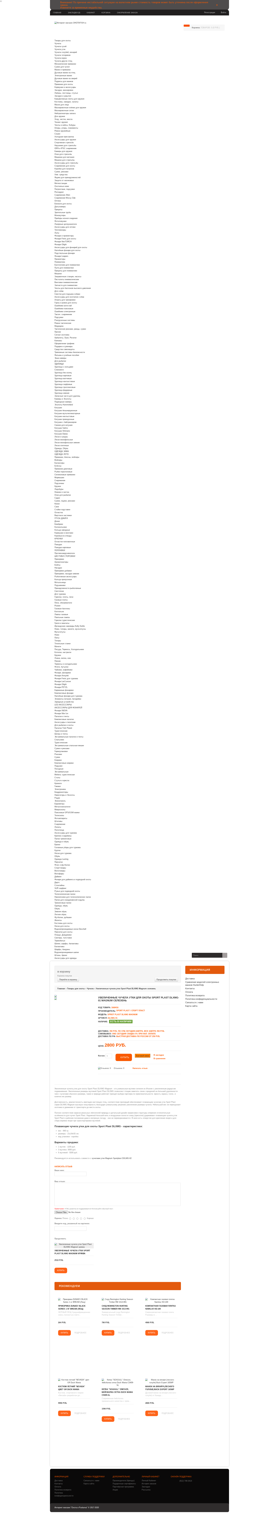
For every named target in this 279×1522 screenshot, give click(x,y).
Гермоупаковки (61, 751)
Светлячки (59, 591)
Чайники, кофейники (63, 670)
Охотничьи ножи (61, 186)
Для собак (59, 291)
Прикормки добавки (63, 571)
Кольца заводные (62, 530)
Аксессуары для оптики (64, 227)
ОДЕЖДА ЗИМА (61, 451)
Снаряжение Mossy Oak (65, 198)
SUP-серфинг (60, 888)
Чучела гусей (60, 46)
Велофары (59, 874)
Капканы (58, 341)
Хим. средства (60, 174)
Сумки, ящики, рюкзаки (64, 501)
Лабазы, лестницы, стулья (66, 93)
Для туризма (60, 594)
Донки (57, 521)
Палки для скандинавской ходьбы (69, 900)
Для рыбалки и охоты (63, 725)
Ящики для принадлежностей (67, 177)
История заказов (149, 1484)
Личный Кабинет (149, 1480)
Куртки (57, 850)
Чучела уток (59, 49)
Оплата (189, 992)
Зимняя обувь (60, 911)
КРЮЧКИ (58, 539)
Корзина (106, 12)
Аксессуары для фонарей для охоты (70, 247)
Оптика (57, 201)
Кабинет (91, 12)
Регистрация (209, 12)
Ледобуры (58, 489)
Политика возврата (194, 995)
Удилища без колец (63, 373)
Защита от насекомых (64, 180)
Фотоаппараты (60, 818)
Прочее (57, 332)
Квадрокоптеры (61, 792)
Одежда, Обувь (61, 448)
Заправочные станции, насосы (67, 276)
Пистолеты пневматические (66, 279)
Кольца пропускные (63, 579)
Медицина (58, 326)
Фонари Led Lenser (62, 681)
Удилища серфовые (63, 384)
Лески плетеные (61, 445)
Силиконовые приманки (64, 474)
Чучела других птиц (63, 61)
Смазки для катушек (63, 425)
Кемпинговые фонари (63, 693)
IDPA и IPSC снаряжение (65, 148)
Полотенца (59, 830)
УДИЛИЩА (59, 364)
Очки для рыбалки (62, 495)
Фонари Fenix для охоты (65, 239)
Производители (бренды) (123, 1480)
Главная (57, 12)
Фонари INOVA (60, 710)
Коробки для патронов (64, 169)
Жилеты (58, 920)
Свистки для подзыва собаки (67, 294)
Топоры (57, 641)
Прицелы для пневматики (65, 271)
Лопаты (57, 827)
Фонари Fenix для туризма (66, 678)
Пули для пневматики (64, 268)
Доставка (190, 978)
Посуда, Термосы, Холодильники (69, 649)
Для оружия (59, 116)
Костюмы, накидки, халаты (66, 102)
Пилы (56, 638)
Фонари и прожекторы (64, 236)
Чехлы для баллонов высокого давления (72, 288)
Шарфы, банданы (62, 949)
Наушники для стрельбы (65, 145)
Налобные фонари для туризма (68, 696)
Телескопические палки (64, 894)
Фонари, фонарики (62, 673)
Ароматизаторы (61, 562)
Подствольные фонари (64, 253)
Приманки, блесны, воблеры (66, 457)
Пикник (57, 661)
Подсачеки (59, 483)
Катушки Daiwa (61, 434)
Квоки (57, 504)
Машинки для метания (64, 157)
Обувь (57, 856)
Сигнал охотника (61, 335)
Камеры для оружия (63, 151)
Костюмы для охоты (63, 923)
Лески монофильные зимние (67, 442)
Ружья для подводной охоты (67, 891)
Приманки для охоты (63, 84)
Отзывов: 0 (119, 1068)
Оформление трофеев (64, 343)
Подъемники (59, 585)
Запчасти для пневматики (65, 285)
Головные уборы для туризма (67, 847)
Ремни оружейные (62, 131)
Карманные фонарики (64, 690)
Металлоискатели (62, 807)
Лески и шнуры (61, 437)
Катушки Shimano (62, 431)
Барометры (59, 804)
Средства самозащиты (64, 349)
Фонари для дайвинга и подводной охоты (72, 879)
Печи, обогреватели (63, 603)
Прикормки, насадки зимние (66, 574)
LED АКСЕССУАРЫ (63, 705)
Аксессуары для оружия (65, 140)
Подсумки (58, 317)
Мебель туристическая (64, 775)
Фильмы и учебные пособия (66, 355)
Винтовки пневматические (65, 282)
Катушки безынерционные (65, 410)
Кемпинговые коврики (64, 763)
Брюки (57, 844)
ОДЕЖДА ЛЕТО (61, 454)
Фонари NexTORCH (62, 241)
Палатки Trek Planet (63, 728)
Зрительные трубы (62, 212)
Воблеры (58, 460)
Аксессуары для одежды (65, 958)
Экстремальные (61, 772)
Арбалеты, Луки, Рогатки (65, 338)
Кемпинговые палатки (64, 719)
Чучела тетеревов (62, 55)
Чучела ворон (60, 58)
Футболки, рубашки (62, 917)
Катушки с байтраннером (65, 422)
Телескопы (59, 815)
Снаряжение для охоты (64, 166)
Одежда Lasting (61, 859)
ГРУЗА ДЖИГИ (61, 518)
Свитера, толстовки (63, 938)
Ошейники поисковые (63, 308)
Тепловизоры (60, 230)
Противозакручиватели (64, 553)
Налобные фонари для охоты (67, 250)
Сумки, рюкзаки (61, 172)
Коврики (58, 760)
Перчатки (58, 862)
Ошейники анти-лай (63, 306)
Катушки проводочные (64, 419)
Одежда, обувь (61, 906)
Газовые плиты (61, 600)
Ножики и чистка (61, 492)
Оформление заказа (127, 12)
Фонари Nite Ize (61, 713)
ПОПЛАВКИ (59, 550)
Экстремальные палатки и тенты (68, 737)
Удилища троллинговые (64, 387)
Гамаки (57, 786)
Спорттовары (60, 868)
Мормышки (59, 477)
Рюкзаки (58, 754)
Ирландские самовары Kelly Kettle (69, 626)
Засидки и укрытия (62, 96)
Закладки (146, 1487)
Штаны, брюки (60, 955)
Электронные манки (63, 75)
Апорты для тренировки (64, 300)
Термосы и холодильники (65, 664)
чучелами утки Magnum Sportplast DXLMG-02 (112, 1158)
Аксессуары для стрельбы (66, 163)
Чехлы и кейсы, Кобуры (64, 125)
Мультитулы (59, 632)
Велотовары (59, 871)
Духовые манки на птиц (64, 73)
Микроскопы (59, 809)
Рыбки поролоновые (63, 472)
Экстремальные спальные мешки (69, 745)
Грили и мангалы (61, 623)
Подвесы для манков (63, 81)
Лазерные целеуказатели (65, 224)
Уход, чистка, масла (63, 119)
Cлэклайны (59, 885)
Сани (56, 507)
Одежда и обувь (61, 842)
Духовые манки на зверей (65, 78)
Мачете (57, 646)
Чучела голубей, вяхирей (65, 52)
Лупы (56, 233)
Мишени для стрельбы (64, 160)
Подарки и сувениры (63, 346)
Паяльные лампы (62, 617)
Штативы (58, 821)
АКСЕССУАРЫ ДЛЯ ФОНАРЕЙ (68, 708)
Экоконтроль (60, 801)
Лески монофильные (63, 440)
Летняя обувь (60, 914)
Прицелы (58, 209)
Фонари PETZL (61, 687)
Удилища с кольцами (63, 367)
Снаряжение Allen (62, 195)
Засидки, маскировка (63, 90)
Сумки (57, 757)
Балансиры (59, 463)
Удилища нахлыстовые (64, 381)
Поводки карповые (62, 547)
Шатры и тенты (61, 734)
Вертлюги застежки (63, 515)
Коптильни (59, 611)
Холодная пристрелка (64, 137)
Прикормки (59, 559)
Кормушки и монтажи (63, 533)
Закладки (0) (74, 12)
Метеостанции (60, 183)
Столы (57, 777)
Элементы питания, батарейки (67, 699)
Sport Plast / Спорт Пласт (130, 1010)
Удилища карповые (62, 375)
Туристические (60, 731)
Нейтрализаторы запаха (65, 113)
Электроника (60, 789)
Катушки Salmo (61, 428)
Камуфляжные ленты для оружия (69, 99)
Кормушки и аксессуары (65, 87)
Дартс (57, 882)
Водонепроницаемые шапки (66, 952)
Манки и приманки (62, 70)
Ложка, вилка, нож (62, 658)
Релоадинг (59, 192)
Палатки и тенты (61, 716)
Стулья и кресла (61, 780)
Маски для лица (61, 105)
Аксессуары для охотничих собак (69, 297)
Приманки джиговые (63, 469)
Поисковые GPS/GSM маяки (66, 812)
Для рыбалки (60, 361)
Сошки (57, 134)
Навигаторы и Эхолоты (64, 795)
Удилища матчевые (63, 378)
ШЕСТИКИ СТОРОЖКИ (64, 556)
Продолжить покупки (166, 979)
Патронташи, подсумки (64, 189)
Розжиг (57, 606)
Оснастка (58, 512)
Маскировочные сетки (64, 110)
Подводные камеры (63, 402)
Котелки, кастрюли (62, 652)
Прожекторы (59, 259)
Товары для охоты (62, 40)
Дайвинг (58, 876)
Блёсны (57, 466)
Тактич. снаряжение (63, 314)
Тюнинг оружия (61, 122)
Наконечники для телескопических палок (72, 897)
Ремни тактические (62, 323)
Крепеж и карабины (62, 836)
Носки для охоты (61, 926)
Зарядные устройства (64, 702)
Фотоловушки (60, 221)
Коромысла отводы (62, 536)
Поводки (58, 544)
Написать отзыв (140, 1068)
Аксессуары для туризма (65, 833)
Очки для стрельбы (63, 154)
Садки (57, 498)
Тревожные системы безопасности (69, 352)
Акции (115, 1490)
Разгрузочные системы (64, 320)
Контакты (190, 988)
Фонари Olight (60, 244)
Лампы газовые (61, 614)
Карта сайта (191, 1006)
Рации (57, 798)
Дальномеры (60, 207)
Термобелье (59, 941)
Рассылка (146, 1490)
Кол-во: (102, 1056)
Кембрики (58, 524)
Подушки (58, 766)
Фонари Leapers (61, 256)
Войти (223, 12)
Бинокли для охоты (63, 204)
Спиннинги (59, 370)
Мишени (58, 274)
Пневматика (59, 262)
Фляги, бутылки (61, 667)
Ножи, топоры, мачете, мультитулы (70, 629)
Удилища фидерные (63, 390)
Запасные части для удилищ (67, 396)
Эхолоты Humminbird (63, 405)
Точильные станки (62, 643)
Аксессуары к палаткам (64, 722)
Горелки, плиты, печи (63, 597)
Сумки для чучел (62, 67)
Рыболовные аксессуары (65, 576)
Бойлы (57, 565)
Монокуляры (60, 215)
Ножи (56, 635)
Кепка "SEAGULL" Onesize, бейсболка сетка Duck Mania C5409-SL (117, 1392)
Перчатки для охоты (63, 932)
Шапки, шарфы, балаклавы (66, 943)
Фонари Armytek (61, 675)
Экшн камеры (60, 358)
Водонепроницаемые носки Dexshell (70, 929)
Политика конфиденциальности (201, 999)
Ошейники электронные (64, 311)
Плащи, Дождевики (62, 935)
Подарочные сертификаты (124, 1484)
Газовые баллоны (62, 608)
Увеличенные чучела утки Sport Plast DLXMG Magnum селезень (126, 988)
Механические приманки (65, 64)
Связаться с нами (194, 1002)
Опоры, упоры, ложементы (66, 128)
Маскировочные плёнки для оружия (70, 107)
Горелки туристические (64, 620)
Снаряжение (59, 480)
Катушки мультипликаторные (67, 413)
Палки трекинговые (62, 839)
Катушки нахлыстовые (64, 416)
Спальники (59, 740)
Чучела (57, 43)
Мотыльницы (60, 582)
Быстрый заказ (142, 1055)
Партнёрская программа (123, 1487)
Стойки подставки (62, 509)
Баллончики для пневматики (67, 265)
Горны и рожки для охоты (65, 303)
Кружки (57, 486)
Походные (58, 769)
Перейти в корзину (68, 979)
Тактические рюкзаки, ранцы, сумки (70, 329)
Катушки (58, 407)
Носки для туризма (62, 853)
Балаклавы (59, 946)
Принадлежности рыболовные (67, 588)
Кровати (58, 783)
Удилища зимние (61, 393)
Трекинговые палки (62, 903)
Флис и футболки (62, 865)
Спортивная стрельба (64, 142)
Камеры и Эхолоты (62, 399)
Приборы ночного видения (65, 218)
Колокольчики (60, 527)
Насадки (58, 568)
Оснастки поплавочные (64, 541)
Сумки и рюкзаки (61, 748)
